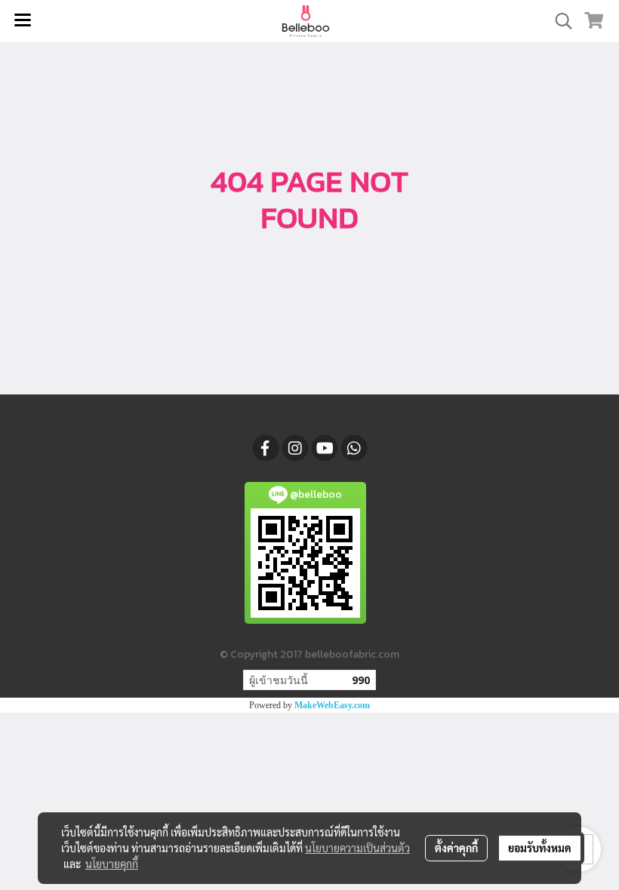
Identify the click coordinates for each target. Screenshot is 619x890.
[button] (559, 21)
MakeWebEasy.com (332, 705)
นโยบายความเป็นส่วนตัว (357, 848)
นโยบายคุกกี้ (111, 863)
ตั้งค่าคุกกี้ (456, 848)
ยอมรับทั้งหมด (539, 848)
